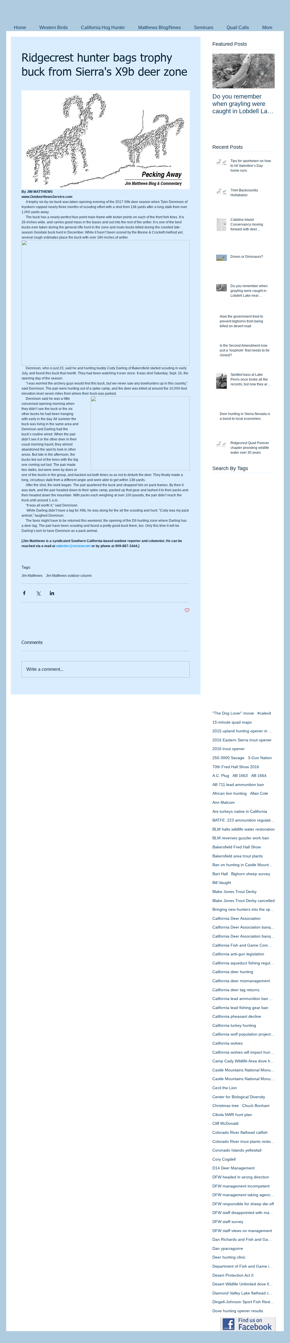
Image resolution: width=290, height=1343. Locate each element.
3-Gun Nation (260, 757)
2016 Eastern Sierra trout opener (242, 740)
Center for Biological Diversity (238, 1097)
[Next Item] (265, 71)
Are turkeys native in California (239, 811)
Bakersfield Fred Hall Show (236, 847)
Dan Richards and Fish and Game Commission (243, 1239)
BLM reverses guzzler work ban (240, 838)
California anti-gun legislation (238, 954)
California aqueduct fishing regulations (243, 963)
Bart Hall (220, 874)
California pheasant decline (236, 1016)
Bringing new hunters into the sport (243, 909)
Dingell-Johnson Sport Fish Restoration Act (243, 1302)
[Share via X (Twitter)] (38, 593)
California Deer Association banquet (243, 927)
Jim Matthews (32, 576)
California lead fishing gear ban (240, 1007)
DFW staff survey (227, 1221)
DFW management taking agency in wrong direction (243, 1195)
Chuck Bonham (256, 1105)
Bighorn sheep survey (250, 874)
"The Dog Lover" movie (233, 713)
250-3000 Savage (228, 757)
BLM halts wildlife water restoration (243, 829)
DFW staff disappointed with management (243, 1212)
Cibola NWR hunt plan (232, 1114)
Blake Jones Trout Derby (234, 891)
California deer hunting (232, 971)
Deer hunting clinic (229, 1257)
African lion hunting (229, 793)
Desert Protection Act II (232, 1275)
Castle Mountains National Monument (243, 1070)
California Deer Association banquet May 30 (243, 936)
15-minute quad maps (232, 722)
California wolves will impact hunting (243, 1052)
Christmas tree (225, 1105)
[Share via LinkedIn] (52, 593)
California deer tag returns (235, 990)
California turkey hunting (234, 1025)
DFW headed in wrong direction (240, 1177)
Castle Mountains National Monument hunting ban (243, 1078)
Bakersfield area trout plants (237, 856)
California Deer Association (236, 918)
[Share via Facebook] (24, 593)
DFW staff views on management (242, 1230)
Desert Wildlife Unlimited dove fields (243, 1284)
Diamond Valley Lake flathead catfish (243, 1293)
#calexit (264, 713)
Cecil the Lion (224, 1088)
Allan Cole (259, 793)
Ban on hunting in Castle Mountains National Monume (243, 864)
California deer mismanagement (241, 981)
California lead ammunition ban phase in (243, 998)
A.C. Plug (220, 775)
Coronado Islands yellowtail (236, 1150)
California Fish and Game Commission (243, 945)
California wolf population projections (243, 1034)
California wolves (227, 1043)
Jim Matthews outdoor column (69, 576)
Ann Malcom (223, 802)
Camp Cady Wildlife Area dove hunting (243, 1061)
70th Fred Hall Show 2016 (235, 767)
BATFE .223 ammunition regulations (243, 820)
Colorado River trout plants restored (243, 1141)
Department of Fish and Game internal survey (243, 1266)
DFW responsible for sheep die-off (243, 1204)
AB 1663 (240, 775)
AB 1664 (258, 775)
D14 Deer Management (233, 1168)
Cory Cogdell (224, 1159)
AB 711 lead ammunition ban (238, 784)
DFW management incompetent (241, 1186)
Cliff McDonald (225, 1123)
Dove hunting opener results (237, 1311)
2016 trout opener (228, 748)
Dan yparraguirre (227, 1248)
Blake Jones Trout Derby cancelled (243, 900)
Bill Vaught (221, 882)
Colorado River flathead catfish (240, 1132)
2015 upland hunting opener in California (243, 731)
